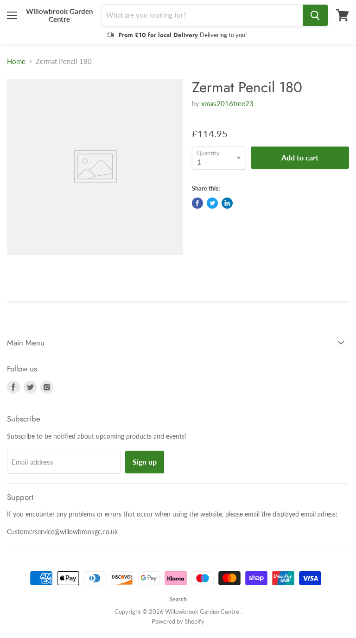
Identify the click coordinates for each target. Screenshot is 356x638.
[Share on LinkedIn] (227, 203)
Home (16, 61)
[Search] (315, 15)
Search (178, 599)
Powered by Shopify (178, 621)
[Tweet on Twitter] (212, 203)
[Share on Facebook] (197, 203)
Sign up (145, 461)
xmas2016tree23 (227, 103)
